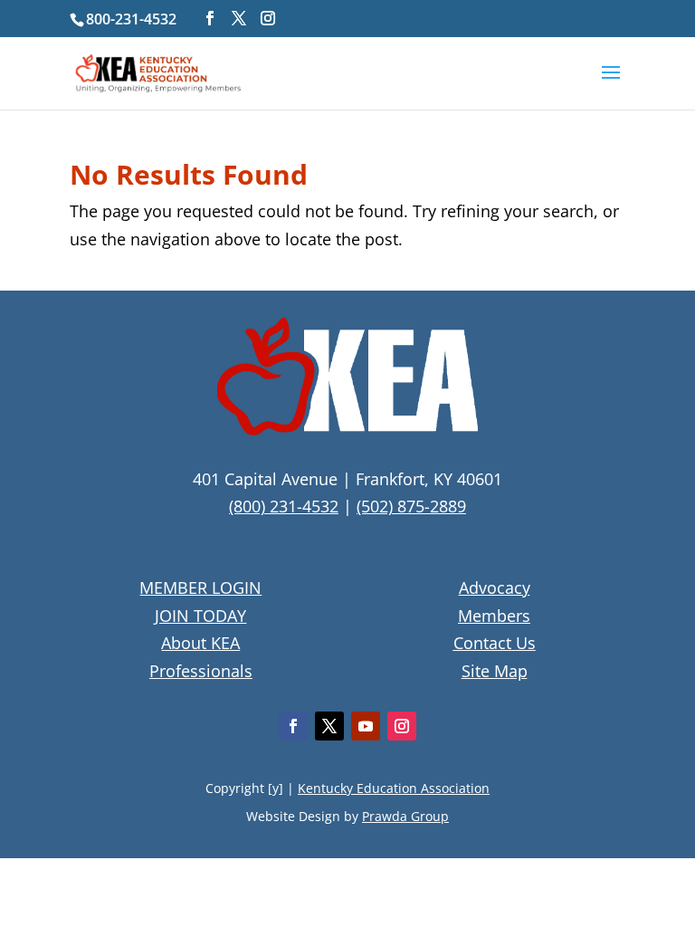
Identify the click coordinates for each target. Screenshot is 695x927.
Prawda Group (405, 816)
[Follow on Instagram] (401, 726)
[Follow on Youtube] (365, 726)
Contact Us (494, 643)
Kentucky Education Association (394, 788)
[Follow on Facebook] (293, 726)
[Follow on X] (329, 726)
